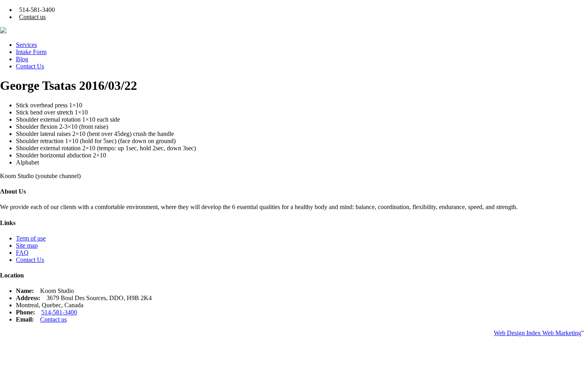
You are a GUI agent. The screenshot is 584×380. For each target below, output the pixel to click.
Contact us (32, 17)
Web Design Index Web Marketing (537, 333)
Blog (22, 59)
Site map (27, 245)
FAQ (22, 252)
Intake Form (31, 51)
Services (26, 44)
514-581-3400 (59, 312)
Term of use (31, 238)
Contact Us (30, 66)
